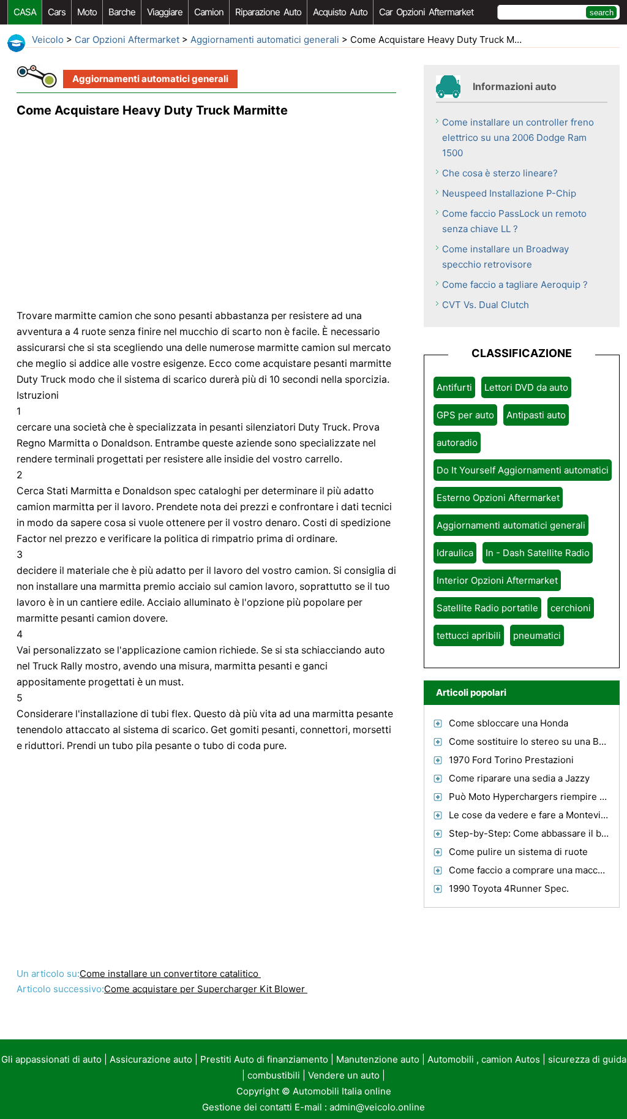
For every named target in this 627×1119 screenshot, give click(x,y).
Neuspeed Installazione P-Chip (509, 193)
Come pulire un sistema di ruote (518, 851)
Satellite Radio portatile (487, 608)
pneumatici (537, 635)
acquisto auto (340, 12)
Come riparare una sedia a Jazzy (519, 778)
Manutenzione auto (377, 1059)
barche (121, 12)
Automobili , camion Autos (483, 1059)
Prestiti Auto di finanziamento (264, 1059)
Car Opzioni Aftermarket (426, 12)
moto (87, 12)
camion (208, 12)
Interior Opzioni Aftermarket (497, 580)
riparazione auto (268, 12)
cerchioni (570, 608)
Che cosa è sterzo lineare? (500, 173)
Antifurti (454, 387)
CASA (24, 12)
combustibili (273, 1075)
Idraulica (455, 553)
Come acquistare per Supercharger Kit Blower (205, 989)
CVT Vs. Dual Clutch (485, 305)
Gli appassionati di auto (51, 1059)
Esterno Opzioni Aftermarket (498, 497)
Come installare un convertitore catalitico (170, 973)
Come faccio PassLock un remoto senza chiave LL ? (514, 221)
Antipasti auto (536, 415)
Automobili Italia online (342, 1091)
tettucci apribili (469, 635)
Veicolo (48, 39)
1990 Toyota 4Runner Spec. (509, 888)
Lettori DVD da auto (526, 387)
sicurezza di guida (587, 1059)
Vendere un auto (344, 1075)
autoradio (457, 442)
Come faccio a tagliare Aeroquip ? (515, 284)
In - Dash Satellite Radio (538, 553)
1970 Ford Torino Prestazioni (511, 760)
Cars (57, 12)
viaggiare (164, 12)
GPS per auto (465, 415)
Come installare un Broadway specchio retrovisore (505, 256)
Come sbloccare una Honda (508, 723)
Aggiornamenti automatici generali (264, 39)
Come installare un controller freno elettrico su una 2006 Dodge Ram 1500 (518, 137)
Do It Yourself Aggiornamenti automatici (523, 470)
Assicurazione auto (151, 1059)
